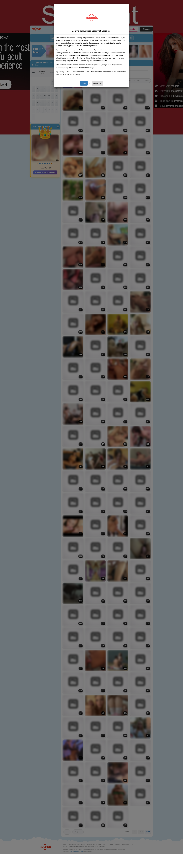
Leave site (97, 83)
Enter (84, 83)
